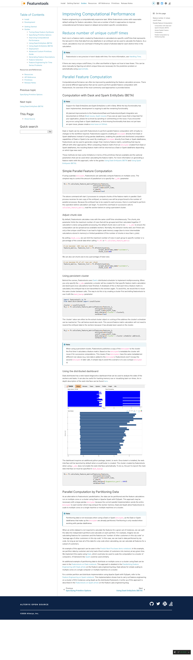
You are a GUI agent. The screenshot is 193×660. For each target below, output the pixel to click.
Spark (88, 557)
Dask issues (90, 116)
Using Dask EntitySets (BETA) (40, 43)
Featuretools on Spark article (87, 583)
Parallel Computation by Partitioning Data (162, 36)
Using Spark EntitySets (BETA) (41, 46)
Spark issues (101, 116)
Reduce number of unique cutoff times (161, 19)
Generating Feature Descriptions (42, 57)
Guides (84, 3)
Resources (92, 3)
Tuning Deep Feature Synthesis (41, 32)
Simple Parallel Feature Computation (162, 31)
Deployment (34, 49)
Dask (89, 554)
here (106, 381)
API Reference (104, 3)
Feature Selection (36, 60)
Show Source (29, 119)
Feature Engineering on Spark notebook (78, 577)
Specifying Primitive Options (40, 35)
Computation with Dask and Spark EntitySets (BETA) (163, 27)
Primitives (115, 3)
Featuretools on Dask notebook (84, 564)
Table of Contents (32, 14)
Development (29, 22)
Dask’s (95, 280)
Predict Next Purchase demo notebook (115, 548)
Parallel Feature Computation (162, 23)
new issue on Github (99, 124)
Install (63, 3)
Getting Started (73, 3)
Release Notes (127, 3)
